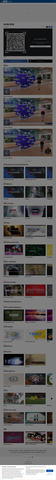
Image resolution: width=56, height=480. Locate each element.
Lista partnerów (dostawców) (31, 474)
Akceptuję (49, 470)
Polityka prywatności (10, 478)
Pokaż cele (50, 473)
